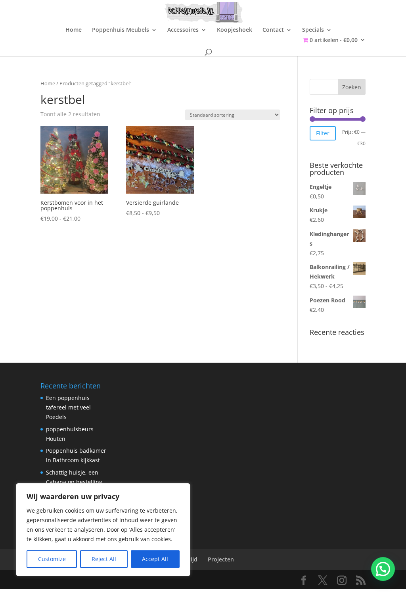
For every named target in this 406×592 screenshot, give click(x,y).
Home (73, 30)
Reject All (104, 559)
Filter (322, 133)
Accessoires (183, 30)
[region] (103, 529)
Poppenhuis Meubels (120, 30)
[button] (383, 569)
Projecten (221, 559)
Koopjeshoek (234, 30)
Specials (313, 30)
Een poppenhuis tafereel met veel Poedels (68, 407)
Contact (273, 30)
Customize (52, 559)
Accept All (155, 559)
